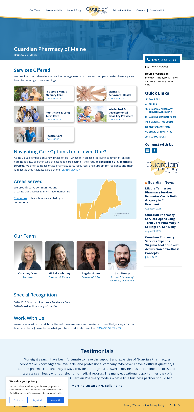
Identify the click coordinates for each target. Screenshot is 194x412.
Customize (19, 400)
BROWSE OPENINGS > (110, 328)
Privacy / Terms (132, 405)
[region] (37, 391)
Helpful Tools (157, 136)
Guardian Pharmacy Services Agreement (161, 110)
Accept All (55, 400)
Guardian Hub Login (161, 121)
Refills (153, 104)
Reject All (37, 400)
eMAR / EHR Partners (160, 131)
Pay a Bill (154, 99)
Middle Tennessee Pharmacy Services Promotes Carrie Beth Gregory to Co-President (161, 196)
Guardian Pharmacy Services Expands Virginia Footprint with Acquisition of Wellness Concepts (162, 245)
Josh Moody (122, 273)
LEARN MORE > (53, 98)
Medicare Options (159, 126)
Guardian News (161, 182)
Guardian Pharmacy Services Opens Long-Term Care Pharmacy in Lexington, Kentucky (162, 221)
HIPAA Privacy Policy (154, 405)
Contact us (20, 198)
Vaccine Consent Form (162, 116)
